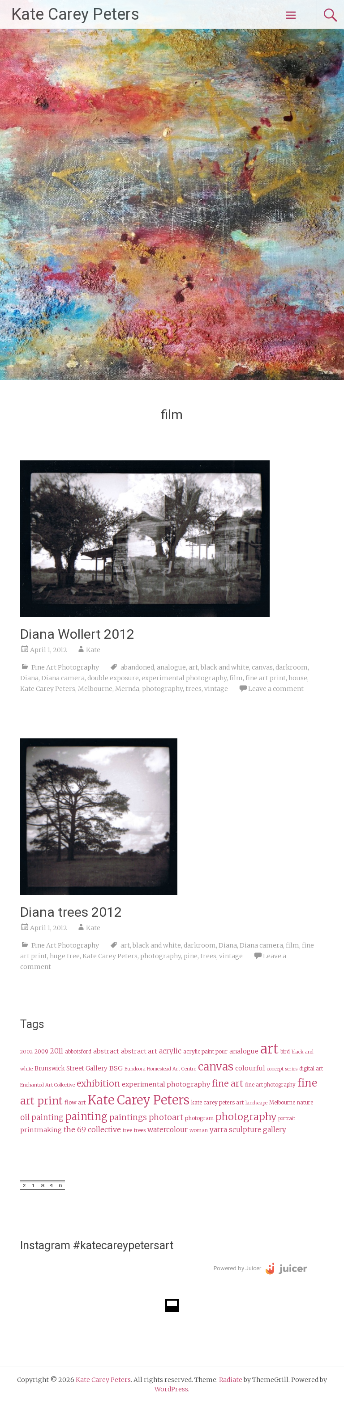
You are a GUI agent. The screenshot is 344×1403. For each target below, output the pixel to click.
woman (198, 1130)
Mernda (127, 689)
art (193, 667)
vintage (216, 689)
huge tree (65, 956)
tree (127, 1130)
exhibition (98, 1083)
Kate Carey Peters (75, 14)
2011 (56, 1051)
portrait (286, 1118)
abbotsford (78, 1052)
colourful (250, 1068)
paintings (128, 1117)
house (297, 678)
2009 (41, 1051)
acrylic (170, 1051)
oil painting (42, 1117)
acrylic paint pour (205, 1051)
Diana (29, 678)
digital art (311, 1069)
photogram (199, 1118)
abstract (106, 1051)
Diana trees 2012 (71, 912)
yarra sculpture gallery (248, 1129)
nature (305, 1103)
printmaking (41, 1130)
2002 (26, 1052)
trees (193, 689)
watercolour (167, 1129)
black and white (225, 667)
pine (191, 956)
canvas (262, 667)
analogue (171, 667)
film (236, 678)
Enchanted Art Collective (47, 1085)
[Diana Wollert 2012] (145, 614)
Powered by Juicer (237, 1268)
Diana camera (63, 678)
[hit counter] (42, 1187)
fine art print (265, 678)
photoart (166, 1117)
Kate (93, 650)
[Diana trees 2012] (98, 892)
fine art (227, 1083)
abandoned (137, 667)
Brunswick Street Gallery (71, 1068)
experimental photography (184, 678)
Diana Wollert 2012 (77, 634)
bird (285, 1052)
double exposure (113, 678)
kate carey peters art (217, 1102)
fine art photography (270, 1085)
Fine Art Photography (65, 667)
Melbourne (95, 689)
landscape (256, 1103)
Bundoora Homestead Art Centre (160, 1069)
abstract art (139, 1051)
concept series (282, 1069)
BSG (116, 1068)
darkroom (291, 667)
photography (162, 689)
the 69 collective (92, 1129)
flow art (75, 1102)
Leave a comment (276, 689)
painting (86, 1116)
